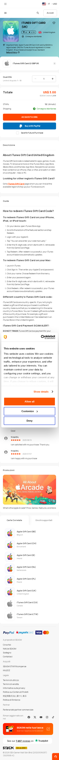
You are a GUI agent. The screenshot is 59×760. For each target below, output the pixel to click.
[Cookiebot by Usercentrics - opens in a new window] (41, 337)
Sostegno (7, 652)
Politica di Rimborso (11, 699)
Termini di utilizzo (11, 680)
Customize (27, 411)
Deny (29, 420)
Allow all (29, 401)
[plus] (52, 78)
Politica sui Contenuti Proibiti (15, 692)
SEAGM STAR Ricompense (14, 666)
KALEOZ (6, 670)
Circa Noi (7, 644)
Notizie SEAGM (9, 648)
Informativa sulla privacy (14, 688)
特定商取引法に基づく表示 (15, 696)
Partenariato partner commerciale (18, 709)
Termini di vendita (11, 684)
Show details (41, 391)
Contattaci (7, 656)
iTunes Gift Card (16, 183)
